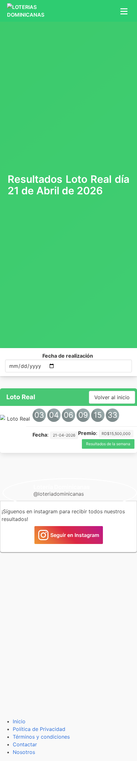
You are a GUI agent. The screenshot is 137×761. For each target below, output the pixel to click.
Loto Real (20, 397)
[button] (123, 11)
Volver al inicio (112, 397)
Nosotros (24, 752)
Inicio (19, 721)
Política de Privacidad (39, 729)
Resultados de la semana (108, 443)
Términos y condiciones (41, 737)
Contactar (25, 744)
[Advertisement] (68, 97)
